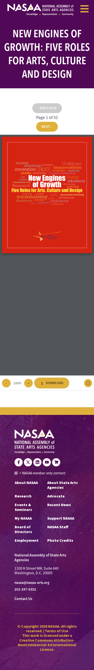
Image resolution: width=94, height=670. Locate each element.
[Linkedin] (37, 462)
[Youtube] (47, 462)
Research (23, 496)
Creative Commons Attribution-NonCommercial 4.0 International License (47, 645)
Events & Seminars (23, 507)
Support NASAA (60, 518)
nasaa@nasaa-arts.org (31, 582)
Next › (47, 126)
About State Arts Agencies (62, 485)
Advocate (56, 496)
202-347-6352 (25, 589)
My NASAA (23, 518)
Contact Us (23, 598)
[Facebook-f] (18, 462)
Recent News (59, 504)
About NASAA (26, 482)
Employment (27, 540)
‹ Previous (47, 108)
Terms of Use (56, 630)
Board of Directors (23, 529)
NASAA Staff (57, 526)
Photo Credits (60, 540)
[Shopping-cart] (56, 462)
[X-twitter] (28, 462)
